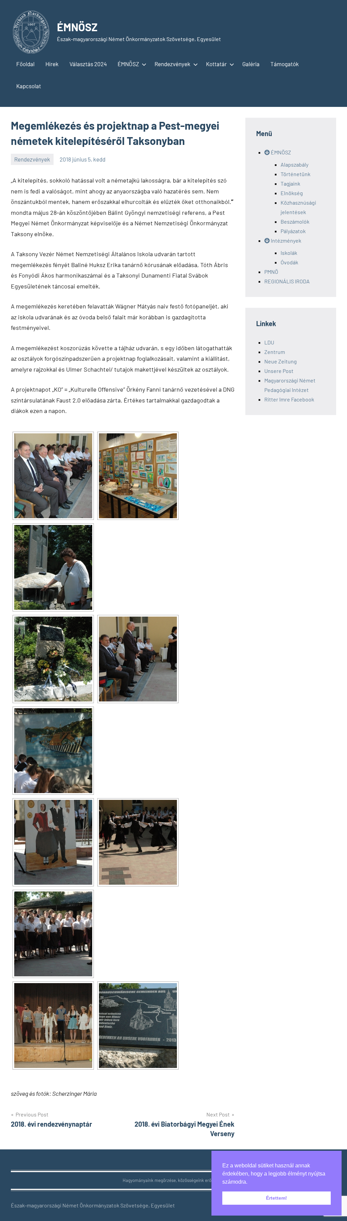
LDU (269, 342)
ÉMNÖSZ (77, 26)
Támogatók (284, 63)
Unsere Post (278, 371)
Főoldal (25, 63)
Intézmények (285, 240)
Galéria (251, 63)
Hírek (52, 63)
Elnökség (292, 193)
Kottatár (216, 63)
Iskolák (289, 252)
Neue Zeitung (280, 361)
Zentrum (274, 352)
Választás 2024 (88, 63)
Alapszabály (294, 164)
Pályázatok (293, 231)
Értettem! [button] (276, 1198)
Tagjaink (290, 183)
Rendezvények (172, 63)
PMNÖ (271, 271)
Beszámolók (295, 221)
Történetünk (295, 174)
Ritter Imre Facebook (289, 399)
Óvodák (289, 262)
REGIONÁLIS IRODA (287, 281)
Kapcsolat (28, 85)
